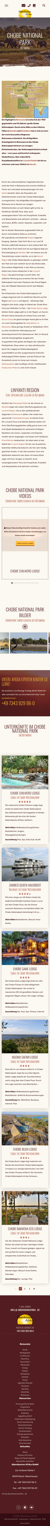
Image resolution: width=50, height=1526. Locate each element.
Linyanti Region (8, 411)
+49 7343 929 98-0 (18, 703)
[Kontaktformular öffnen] (23, 5)
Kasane (31, 238)
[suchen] (44, 6)
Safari (4, 193)
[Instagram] (18, 1507)
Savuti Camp (7, 319)
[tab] (12, 583)
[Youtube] (31, 1507)
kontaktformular (9, 698)
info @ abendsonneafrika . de (14, 1494)
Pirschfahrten (8, 440)
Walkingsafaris (8, 364)
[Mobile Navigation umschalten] (6, 5)
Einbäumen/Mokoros (11, 368)
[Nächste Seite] (34, 1288)
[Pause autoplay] (25, 627)
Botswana (17, 414)
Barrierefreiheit (11, 1519)
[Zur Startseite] (25, 13)
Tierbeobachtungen (20, 418)
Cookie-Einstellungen (25, 543)
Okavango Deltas (20, 403)
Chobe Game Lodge (39, 308)
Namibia (22, 252)
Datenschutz (35, 1519)
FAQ (44, 1519)
